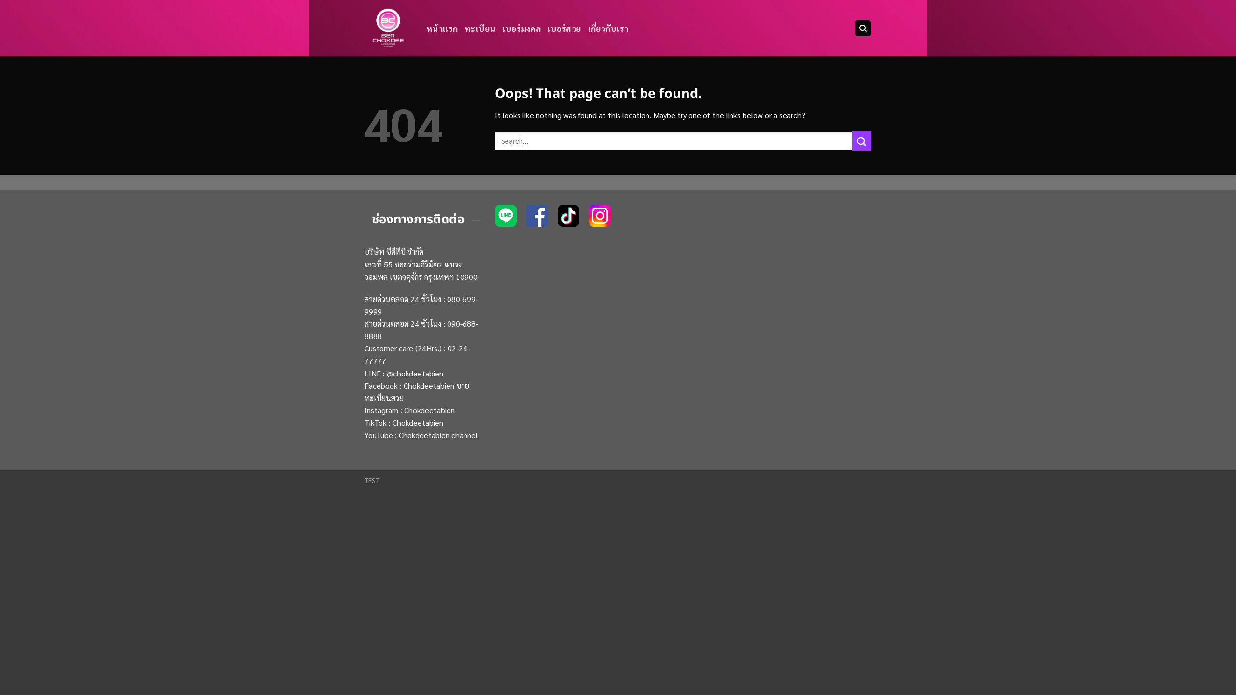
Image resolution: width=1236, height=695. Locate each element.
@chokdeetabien (415, 373)
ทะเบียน (479, 28)
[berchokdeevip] (388, 28)
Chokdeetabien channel (438, 435)
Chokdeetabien (429, 410)
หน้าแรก (442, 28)
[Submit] (861, 140)
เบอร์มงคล (521, 28)
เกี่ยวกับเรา (608, 28)
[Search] (863, 28)
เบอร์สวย (564, 28)
